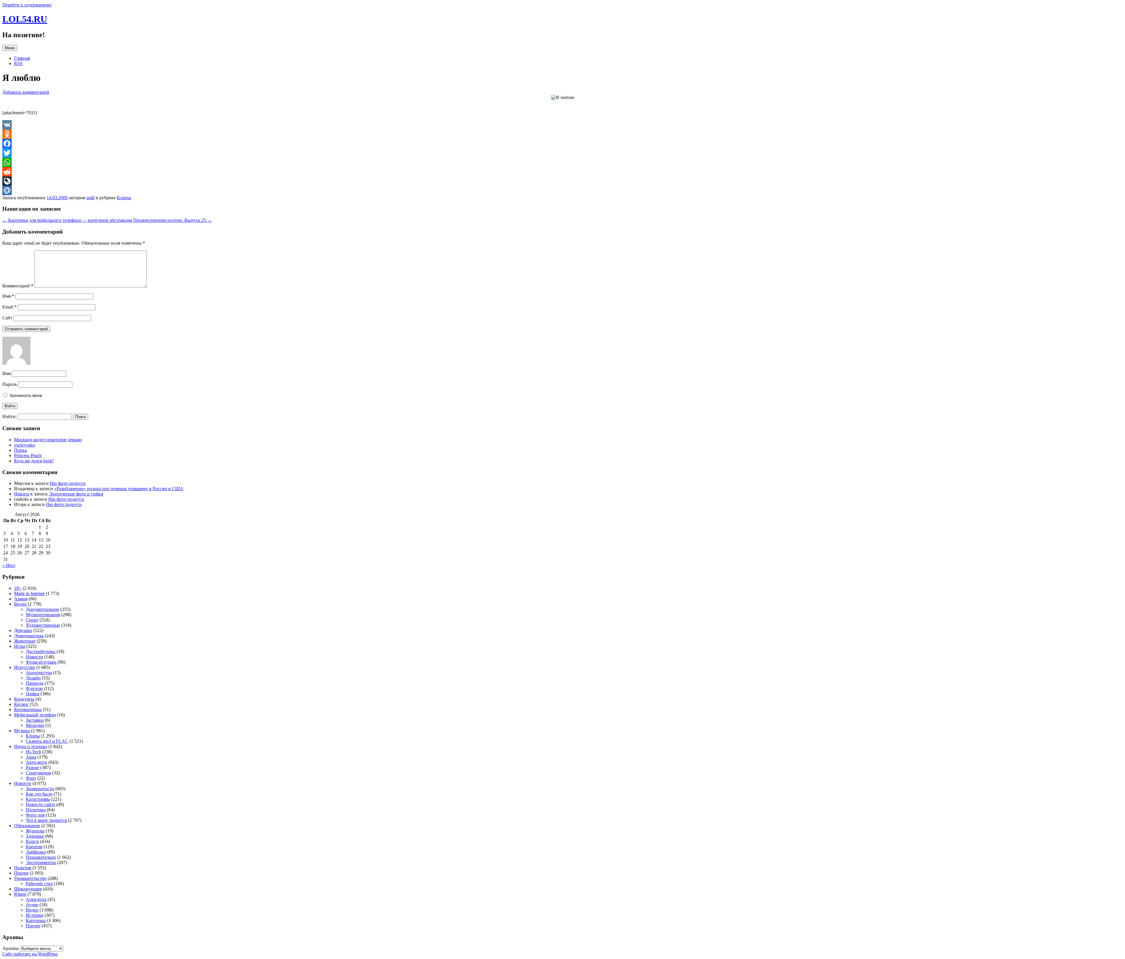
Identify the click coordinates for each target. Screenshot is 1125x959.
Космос (21, 704)
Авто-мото (36, 762)
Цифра (32, 693)
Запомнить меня (25, 395)
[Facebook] (562, 143)
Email (9, 306)
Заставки (35, 720)
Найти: (9, 416)
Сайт (7, 317)
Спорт (32, 619)
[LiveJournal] (562, 181)
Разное (32, 767)
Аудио (32, 904)
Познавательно (41, 857)
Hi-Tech (33, 751)
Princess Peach (28, 455)
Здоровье (35, 836)
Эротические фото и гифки (76, 493)
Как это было (39, 793)
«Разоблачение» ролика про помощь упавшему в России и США (118, 488)
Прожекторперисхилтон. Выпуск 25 (172, 220)
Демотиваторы (29, 635)
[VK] (562, 125)
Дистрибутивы (40, 651)
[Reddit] (562, 171)
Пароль (9, 384)
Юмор (20, 894)
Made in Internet (29, 593)
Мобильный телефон (35, 714)
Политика (36, 809)
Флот (31, 778)
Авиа (31, 756)
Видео (20, 604)
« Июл (8, 565)
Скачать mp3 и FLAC (47, 741)
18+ (17, 588)
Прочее (21, 873)
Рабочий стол (39, 883)
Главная (22, 58)
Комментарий (17, 285)
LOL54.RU (24, 19)
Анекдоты (36, 899)
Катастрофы (38, 799)
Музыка (22, 730)
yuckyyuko (24, 444)
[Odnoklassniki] (562, 134)
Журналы (35, 830)
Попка (20, 450)
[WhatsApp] (562, 162)
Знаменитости (40, 788)
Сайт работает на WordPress (30, 953)
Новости (34, 656)
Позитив (22, 867)
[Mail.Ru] (562, 190)
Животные (24, 640)
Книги (32, 841)
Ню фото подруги (68, 483)
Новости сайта (40, 804)
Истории (34, 915)
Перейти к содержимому (27, 4)
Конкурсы (24, 698)
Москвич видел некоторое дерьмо (48, 439)
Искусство (24, 667)
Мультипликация (43, 614)
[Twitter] (562, 153)
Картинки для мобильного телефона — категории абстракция (67, 220)
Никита (21, 493)
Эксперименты (41, 862)
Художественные (43, 625)
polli (90, 197)
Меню (10, 48)
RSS (18, 63)
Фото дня (35, 814)
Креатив (34, 846)
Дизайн (33, 677)
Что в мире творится (46, 820)
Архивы (10, 948)
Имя (8, 296)
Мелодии (35, 725)
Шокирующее (28, 888)
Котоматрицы (28, 709)
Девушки (23, 630)
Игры (19, 646)
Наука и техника (30, 746)
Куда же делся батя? (34, 460)
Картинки (36, 920)
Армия (21, 598)
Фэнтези (34, 688)
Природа (34, 683)
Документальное (42, 609)
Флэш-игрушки (41, 662)
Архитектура (39, 672)
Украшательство (30, 878)
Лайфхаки (36, 851)
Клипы (124, 197)
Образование (27, 825)
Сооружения (38, 772)
